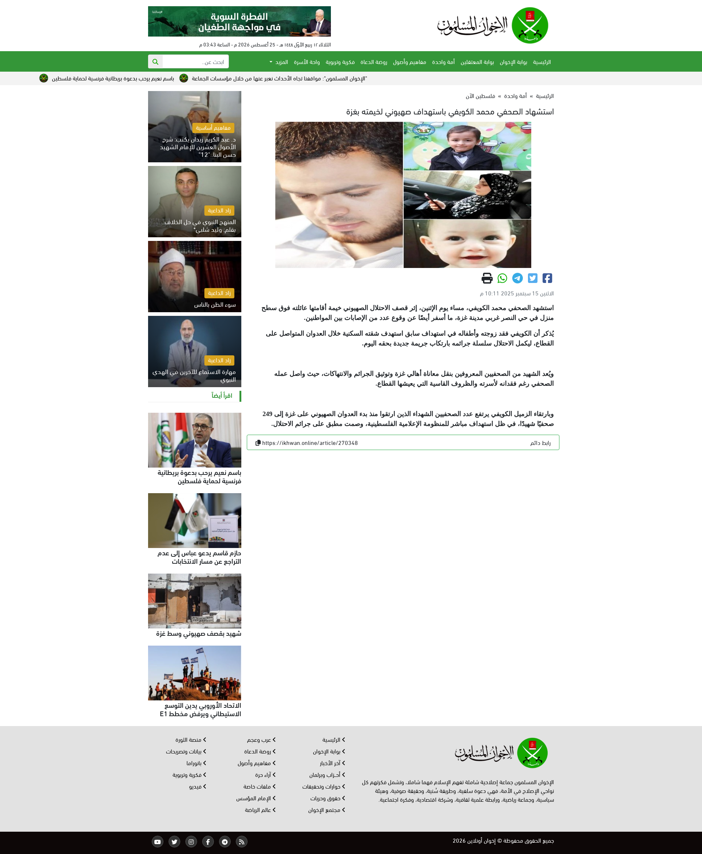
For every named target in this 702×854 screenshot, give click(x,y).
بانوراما (194, 762)
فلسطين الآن (480, 95)
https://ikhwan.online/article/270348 (310, 442)
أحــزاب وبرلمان (325, 774)
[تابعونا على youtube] (157, 841)
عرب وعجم (259, 739)
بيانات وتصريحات (184, 751)
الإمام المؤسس (254, 797)
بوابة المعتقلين (477, 61)
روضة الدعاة (374, 61)
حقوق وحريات (326, 797)
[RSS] (242, 841)
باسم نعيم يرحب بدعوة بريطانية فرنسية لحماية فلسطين (163, 77)
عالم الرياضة (258, 809)
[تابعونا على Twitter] (174, 841)
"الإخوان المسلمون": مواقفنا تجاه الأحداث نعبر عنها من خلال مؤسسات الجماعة (330, 77)
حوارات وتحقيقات (322, 786)
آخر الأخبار (331, 762)
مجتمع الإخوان (325, 809)
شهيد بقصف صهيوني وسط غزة (198, 632)
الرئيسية (542, 61)
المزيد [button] (281, 61)
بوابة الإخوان (513, 61)
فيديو (196, 786)
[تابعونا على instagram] (191, 841)
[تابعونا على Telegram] (225, 841)
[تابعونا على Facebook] (208, 841)
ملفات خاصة (258, 786)
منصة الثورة (189, 739)
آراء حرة (263, 774)
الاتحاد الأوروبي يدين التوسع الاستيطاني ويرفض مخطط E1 (200, 708)
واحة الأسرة (307, 61)
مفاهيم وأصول (409, 61)
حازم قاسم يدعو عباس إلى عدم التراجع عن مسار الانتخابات (199, 556)
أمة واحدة (443, 61)
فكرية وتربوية (340, 61)
